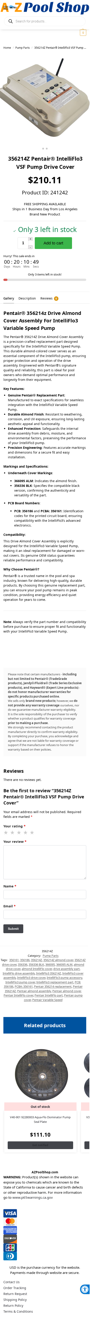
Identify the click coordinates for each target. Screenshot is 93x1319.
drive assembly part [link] (66, 969)
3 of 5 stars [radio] (19, 832)
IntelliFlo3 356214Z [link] (48, 973)
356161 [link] (14, 960)
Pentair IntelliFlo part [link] (49, 995)
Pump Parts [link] (22, 48)
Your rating (14, 826)
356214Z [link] (36, 960)
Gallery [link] (8, 298)
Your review (14, 841)
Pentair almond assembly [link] (34, 991)
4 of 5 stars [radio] (25, 832)
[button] (82, 32)
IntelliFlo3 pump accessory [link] (64, 978)
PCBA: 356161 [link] (24, 986)
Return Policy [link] (13, 1305)
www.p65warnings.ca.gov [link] (32, 1197)
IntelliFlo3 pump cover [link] (20, 982)
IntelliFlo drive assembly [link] (19, 973)
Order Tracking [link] (14, 1288)
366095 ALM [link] (64, 964)
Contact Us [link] (11, 1282)
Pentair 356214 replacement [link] (53, 986)
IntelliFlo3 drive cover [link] (31, 978)
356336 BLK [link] (36, 964)
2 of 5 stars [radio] (12, 832)
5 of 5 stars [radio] (32, 832)
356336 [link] (22, 964)
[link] (85, 1289)
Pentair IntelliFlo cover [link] (18, 995)
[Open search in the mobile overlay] (44, 21)
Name (9, 886)
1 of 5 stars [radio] (6, 832)
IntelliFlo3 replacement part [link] (54, 982)
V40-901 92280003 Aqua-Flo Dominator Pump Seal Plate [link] (40, 1119)
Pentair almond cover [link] (66, 991)
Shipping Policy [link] (15, 1299)
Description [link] (27, 298)
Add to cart (53, 243)
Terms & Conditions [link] (18, 1311)
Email (9, 906)
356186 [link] (25, 960)
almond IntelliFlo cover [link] (37, 969)
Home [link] (7, 48)
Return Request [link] (15, 1294)
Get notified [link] (40, 1145)
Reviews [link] (48, 298)
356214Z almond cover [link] (58, 960)
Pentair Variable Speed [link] (47, 1000)
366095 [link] (50, 964)
